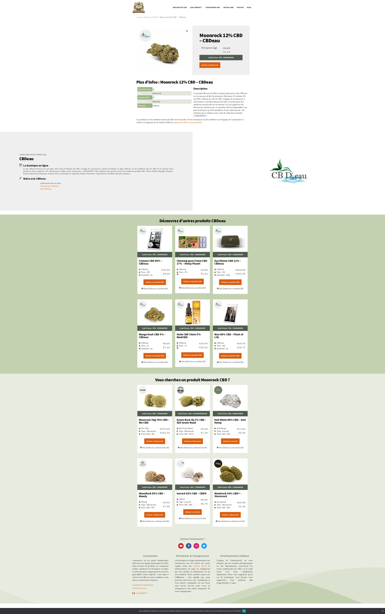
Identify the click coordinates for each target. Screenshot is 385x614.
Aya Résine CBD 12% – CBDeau (227, 262)
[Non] (382, 611)
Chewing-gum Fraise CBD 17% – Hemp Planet (192, 262)
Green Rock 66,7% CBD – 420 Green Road (191, 421)
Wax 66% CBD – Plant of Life (228, 336)
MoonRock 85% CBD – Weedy (152, 495)
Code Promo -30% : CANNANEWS (154, 414)
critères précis (200, 566)
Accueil (139, 17)
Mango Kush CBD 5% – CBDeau (152, 336)
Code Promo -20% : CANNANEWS (154, 487)
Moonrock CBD (151, 17)
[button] (187, 31)
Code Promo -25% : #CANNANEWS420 (192, 414)
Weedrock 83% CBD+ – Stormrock (228, 495)
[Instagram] (196, 546)
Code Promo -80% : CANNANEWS (230, 487)
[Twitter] (204, 546)
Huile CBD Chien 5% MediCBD (189, 336)
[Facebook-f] (188, 546)
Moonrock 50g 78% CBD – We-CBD (154, 421)
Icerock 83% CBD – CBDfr (192, 493)
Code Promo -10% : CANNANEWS (221, 57)
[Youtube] (181, 546)
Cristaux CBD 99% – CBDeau (150, 262)
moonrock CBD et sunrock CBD (188, 122)
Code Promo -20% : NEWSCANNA (230, 414)
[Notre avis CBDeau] (20, 178)
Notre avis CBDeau (34, 178)
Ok (244, 611)
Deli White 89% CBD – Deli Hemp (230, 421)
